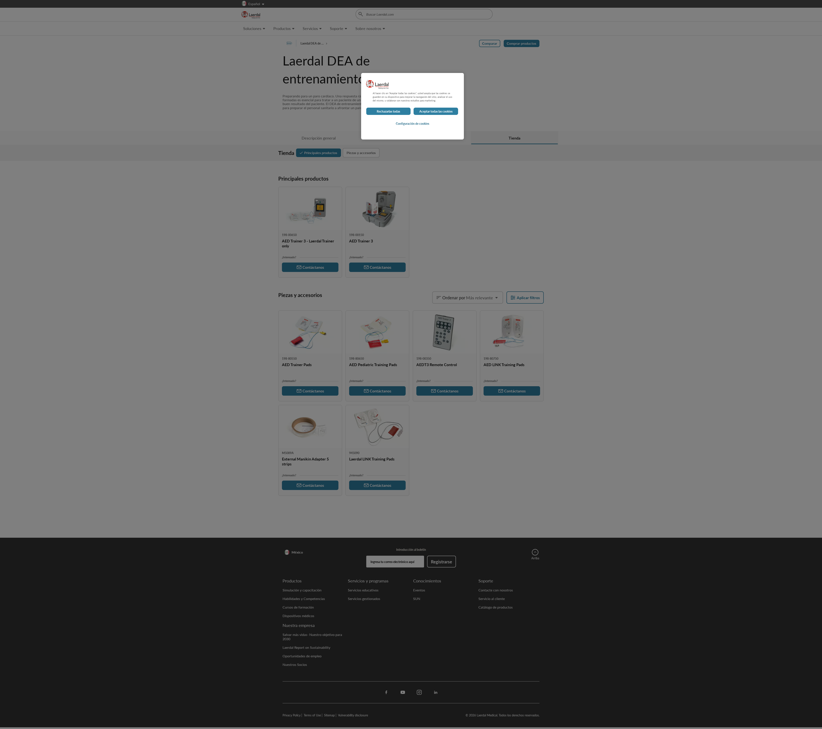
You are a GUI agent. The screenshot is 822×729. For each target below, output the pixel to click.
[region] (412, 106)
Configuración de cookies (412, 123)
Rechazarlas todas (388, 111)
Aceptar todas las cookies (436, 111)
